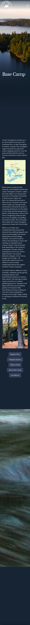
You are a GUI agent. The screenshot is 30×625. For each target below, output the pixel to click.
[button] (28, 6)
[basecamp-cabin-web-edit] (15, 326)
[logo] (6, 5)
